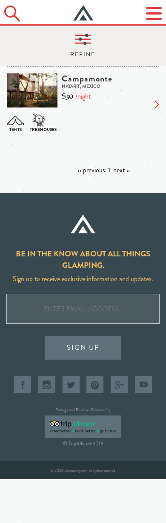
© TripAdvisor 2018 (83, 443)
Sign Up (83, 347)
